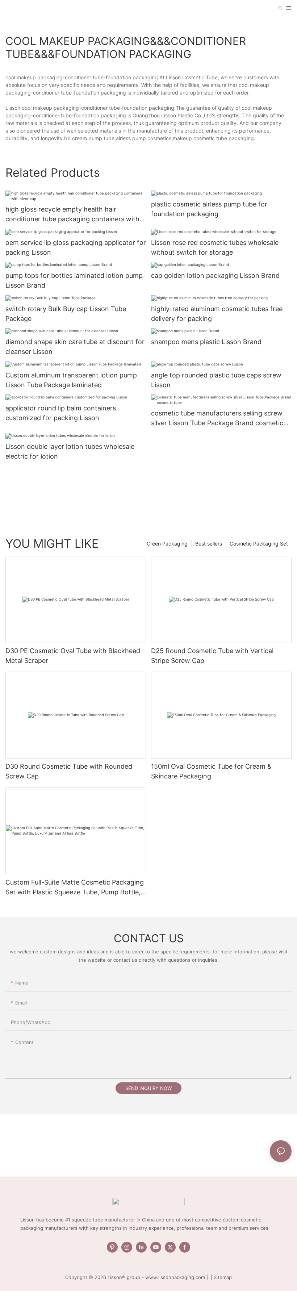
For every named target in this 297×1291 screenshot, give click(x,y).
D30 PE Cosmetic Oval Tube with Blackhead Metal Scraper (72, 655)
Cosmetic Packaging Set (259, 543)
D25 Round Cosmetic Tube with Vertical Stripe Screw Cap (212, 655)
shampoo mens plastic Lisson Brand (206, 342)
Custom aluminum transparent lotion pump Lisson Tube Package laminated (71, 380)
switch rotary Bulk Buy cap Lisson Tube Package (65, 313)
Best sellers (208, 543)
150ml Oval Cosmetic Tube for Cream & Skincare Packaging (211, 771)
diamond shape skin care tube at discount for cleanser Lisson (75, 346)
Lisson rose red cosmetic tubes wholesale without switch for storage (215, 247)
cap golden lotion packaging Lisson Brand (215, 275)
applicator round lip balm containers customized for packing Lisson (60, 413)
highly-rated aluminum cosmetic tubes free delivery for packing (217, 313)
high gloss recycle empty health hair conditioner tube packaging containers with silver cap (72, 214)
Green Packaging (167, 543)
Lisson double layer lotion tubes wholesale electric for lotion (69, 451)
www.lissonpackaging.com (175, 1277)
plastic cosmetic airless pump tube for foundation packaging (209, 209)
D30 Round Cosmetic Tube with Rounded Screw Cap (68, 771)
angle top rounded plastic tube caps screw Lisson (216, 380)
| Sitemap (220, 1277)
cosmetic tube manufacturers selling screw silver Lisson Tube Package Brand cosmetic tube (217, 418)
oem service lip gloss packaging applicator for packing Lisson (75, 247)
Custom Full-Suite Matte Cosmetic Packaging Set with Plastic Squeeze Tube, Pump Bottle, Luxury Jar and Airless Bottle (74, 887)
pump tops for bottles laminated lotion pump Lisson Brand (74, 280)
